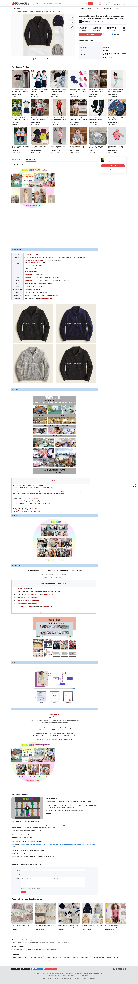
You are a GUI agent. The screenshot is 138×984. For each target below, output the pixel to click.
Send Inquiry (90, 34)
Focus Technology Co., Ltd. (58, 978)
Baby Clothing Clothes (98, 957)
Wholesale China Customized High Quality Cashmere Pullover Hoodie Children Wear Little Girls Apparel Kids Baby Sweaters (92, 927)
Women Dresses (41, 844)
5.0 (108, 161)
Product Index (96, 973)
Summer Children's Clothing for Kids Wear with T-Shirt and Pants (40, 118)
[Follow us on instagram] (119, 969)
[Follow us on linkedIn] (125, 969)
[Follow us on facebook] (114, 969)
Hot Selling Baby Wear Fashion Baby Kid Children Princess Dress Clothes (78, 147)
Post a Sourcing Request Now (56, 892)
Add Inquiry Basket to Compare (43, 59)
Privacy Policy (93, 978)
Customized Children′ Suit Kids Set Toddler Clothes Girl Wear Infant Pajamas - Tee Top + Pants (58, 119)
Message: (18, 878)
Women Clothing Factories (19, 957)
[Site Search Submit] (90, 3)
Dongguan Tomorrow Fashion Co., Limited (92, 21)
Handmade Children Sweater (34, 949)
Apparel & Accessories (21, 11)
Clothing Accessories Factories (53, 957)
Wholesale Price (78, 973)
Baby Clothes (72, 844)
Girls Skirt (88, 844)
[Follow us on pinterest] (123, 969)
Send (23, 892)
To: (19, 874)
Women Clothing (25, 844)
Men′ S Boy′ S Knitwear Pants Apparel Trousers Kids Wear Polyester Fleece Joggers (96, 119)
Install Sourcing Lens (51, 969)
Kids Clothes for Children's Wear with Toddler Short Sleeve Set (97, 90)
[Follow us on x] (116, 969)
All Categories (17, 8)
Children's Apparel (33, 11)
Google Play (25, 969)
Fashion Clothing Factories (35, 957)
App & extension (107, 8)
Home (13, 11)
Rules (125, 8)
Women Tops (57, 844)
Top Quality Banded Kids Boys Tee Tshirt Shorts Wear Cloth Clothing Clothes (97, 147)
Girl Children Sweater (55, 11)
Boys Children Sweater (18, 949)
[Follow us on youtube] (121, 969)
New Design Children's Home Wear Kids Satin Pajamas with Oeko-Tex (78, 90)
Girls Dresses (50, 844)
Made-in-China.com (62, 975)
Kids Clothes (33, 844)
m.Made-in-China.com (73, 975)
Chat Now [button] (116, 34)
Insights (102, 973)
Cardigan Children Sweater (51, 949)
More (13, 964)
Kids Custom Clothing (18, 961)
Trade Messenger (37, 969)
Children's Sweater (43, 11)
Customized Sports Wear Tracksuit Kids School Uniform (20, 147)
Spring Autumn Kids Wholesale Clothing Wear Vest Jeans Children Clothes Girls (20, 90)
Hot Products (36, 973)
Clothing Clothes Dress (112, 957)
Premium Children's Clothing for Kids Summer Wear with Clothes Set (78, 118)
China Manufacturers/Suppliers (56, 973)
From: (18, 870)
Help (98, 8)
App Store (15, 969)
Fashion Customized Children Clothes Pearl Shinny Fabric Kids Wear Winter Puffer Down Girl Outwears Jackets (58, 147)
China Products (44, 973)
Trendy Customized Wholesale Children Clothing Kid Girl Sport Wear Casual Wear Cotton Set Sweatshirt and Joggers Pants (116, 90)
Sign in (124, 4)
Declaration (85, 978)
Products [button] (37, 3)
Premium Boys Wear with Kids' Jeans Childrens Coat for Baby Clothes (115, 119)
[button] (86, 3)
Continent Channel (88, 973)
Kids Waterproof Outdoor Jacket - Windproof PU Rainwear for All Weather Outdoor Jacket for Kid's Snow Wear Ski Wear (116, 147)
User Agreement (77, 978)
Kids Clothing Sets (31, 961)
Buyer (89, 8)
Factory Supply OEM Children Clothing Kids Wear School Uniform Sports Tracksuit (20, 119)
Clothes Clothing (85, 957)
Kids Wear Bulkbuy (43, 961)
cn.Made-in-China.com (84, 975)
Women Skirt (65, 844)
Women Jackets (81, 844)
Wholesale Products (69, 973)
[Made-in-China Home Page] (20, 3)
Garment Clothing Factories (71, 957)
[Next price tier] (126, 28)
